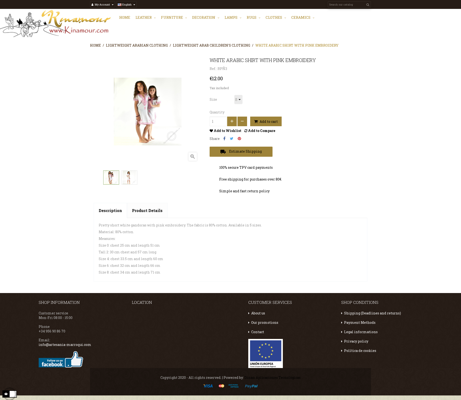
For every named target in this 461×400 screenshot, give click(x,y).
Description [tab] (110, 210)
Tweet (231, 138)
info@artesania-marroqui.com (65, 344)
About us (258, 313)
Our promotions (264, 322)
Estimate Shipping (241, 152)
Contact (257, 332)
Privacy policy (356, 341)
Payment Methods (360, 322)
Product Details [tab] (147, 210)
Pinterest (239, 138)
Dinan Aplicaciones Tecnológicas (272, 377)
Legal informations (361, 332)
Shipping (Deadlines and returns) (372, 313)
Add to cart (268, 121)
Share (224, 138)
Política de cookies (360, 350)
